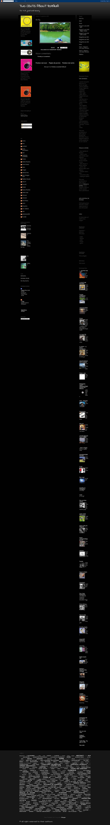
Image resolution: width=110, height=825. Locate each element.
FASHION (54, 772)
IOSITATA (52, 779)
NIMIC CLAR (47, 788)
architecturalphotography (84, 758)
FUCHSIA (44, 774)
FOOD (36, 773)
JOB (86, 779)
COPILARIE (69, 766)
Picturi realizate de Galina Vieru (86, 287)
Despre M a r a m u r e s (25, 291)
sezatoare (21, 803)
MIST (60, 786)
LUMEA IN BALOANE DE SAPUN (73, 781)
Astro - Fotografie (83, 401)
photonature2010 (26, 214)
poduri (49, 795)
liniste (86, 780)
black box (81, 424)
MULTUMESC (67, 787)
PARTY (57, 791)
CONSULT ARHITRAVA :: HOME (82, 737)
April (23, 153)
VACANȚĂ (54, 808)
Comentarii (25, 127)
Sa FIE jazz (86, 479)
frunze (30, 774)
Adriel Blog (81, 646)
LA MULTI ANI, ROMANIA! (82, 283)
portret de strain (68, 795)
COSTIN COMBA (24, 767)
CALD (42, 763)
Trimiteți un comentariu (44, 56)
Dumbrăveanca (86, 686)
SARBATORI (86, 800)
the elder (24, 217)
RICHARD (64, 798)
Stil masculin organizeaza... (86, 650)
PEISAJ (85, 791)
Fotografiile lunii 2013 (84, 39)
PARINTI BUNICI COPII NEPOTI (43, 791)
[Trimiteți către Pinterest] (66, 47)
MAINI (59, 783)
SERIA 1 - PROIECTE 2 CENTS (63, 801)
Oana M (24, 182)
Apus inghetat (86, 310)
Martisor (22, 784)
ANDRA (29, 759)
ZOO (80, 811)
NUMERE (85, 788)
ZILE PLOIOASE (72, 811)
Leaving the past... (86, 585)
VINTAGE (48, 810)
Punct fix (81, 18)
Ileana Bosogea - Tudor (26, 176)
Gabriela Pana (25, 172)
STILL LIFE (52, 804)
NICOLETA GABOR (31, 788)
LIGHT (68, 780)
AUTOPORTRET (76, 760)
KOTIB (30, 780)
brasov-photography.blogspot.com (83, 539)
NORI (69, 788)
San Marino (86, 403)
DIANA (52, 768)
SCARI (28, 801)
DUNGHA (72, 770)
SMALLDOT (54, 803)
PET (52, 792)
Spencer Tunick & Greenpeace (25, 303)
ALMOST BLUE (79, 757)
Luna (28, 783)
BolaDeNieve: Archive (24, 310)
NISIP (56, 788)
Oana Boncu (46, 790)
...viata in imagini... (83, 448)
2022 (72, 755)
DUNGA (64, 770)
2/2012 (56, 755)
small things (44, 803)
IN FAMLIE (73, 777)
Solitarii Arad (25, 192)
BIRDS (55, 761)
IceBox (29, 777)
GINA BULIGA (53, 776)
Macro (52, 783)
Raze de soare (86, 797)
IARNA (23, 777)
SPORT (37, 804)
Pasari (63, 791)
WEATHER (85, 810)
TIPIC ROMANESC (83, 79)
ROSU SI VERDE (47, 800)
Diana (23, 167)
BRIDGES (87, 761)
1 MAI (44, 755)
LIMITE (80, 780)
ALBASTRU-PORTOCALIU (40, 757)
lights (75, 780)
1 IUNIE (39, 755)
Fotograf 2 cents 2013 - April (84, 26)
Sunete (42, 805)
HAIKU (80, 214)
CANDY (49, 763)
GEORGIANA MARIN (34, 776)
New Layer (81, 477)
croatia (86, 709)
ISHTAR (65, 779)
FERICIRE (71, 772)
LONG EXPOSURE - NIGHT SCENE (45, 781)
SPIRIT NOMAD (26, 804)
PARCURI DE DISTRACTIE (26, 791)
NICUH (39, 788)
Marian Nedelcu (68, 783)
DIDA (58, 768)
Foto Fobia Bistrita (25, 281)
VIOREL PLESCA (61, 810)
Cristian (24, 159)
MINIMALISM (70, 784)
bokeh (82, 761)
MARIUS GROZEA (79, 783)
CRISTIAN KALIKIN (64, 767)
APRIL (62, 759)
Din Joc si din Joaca (82, 732)
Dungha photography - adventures (82, 296)
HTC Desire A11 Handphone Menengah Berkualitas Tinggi (83, 598)
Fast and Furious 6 (86, 661)
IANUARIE (88, 776)
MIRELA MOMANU (32, 786)
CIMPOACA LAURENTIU (25, 156)
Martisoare (29, 234)
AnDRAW (24, 146)
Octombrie (56, 790)
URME (48, 808)
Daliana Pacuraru (26, 162)
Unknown (24, 195)
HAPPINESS (74, 776)
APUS (73, 758)
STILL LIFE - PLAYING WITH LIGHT (68, 804)
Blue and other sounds (82, 501)
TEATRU (59, 805)
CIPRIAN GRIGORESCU (27, 766)
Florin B (25, 773)
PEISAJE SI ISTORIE (83, 148)
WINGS (31, 811)
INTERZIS (32, 779)
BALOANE (86, 760)
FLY (30, 773)
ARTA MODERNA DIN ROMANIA (49, 760)
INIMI (89, 777)
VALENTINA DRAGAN (66, 808)
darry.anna (24, 206)
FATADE (63, 772)
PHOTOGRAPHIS (79, 793)
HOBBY (81, 776)
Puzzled (81, 561)
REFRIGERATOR (47, 798)
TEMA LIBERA (69, 805)
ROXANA (57, 800)
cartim (23, 203)
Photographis (82, 411)
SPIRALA (28, 264)
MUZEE (84, 787)
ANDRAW (39, 759)
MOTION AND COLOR (54, 787)
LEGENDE (62, 780)
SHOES (27, 803)
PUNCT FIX (41, 797)
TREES (70, 807)
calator (35, 763)
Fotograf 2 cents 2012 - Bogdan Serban (84, 30)
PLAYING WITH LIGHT (37, 795)
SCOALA (35, 801)
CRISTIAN (42, 767)
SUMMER (34, 805)
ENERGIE (35, 772)
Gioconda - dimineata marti (29, 227)
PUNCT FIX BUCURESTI (66, 797)
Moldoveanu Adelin (71, 786)
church (67, 764)
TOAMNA (42, 807)
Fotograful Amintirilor (81, 682)
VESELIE (87, 808)
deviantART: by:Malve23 (82, 640)
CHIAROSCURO (23, 764)
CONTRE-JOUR (56, 766)
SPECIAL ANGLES (85, 803)
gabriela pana (68, 774)
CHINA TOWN (35, 764)
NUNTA (21, 790)
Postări (24, 124)
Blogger (63, 817)
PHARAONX (63, 793)
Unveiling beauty (83, 627)
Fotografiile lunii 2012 (84, 42)
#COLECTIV (22, 755)
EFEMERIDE (82, 583)
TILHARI (89, 805)
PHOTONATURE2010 (26, 794)
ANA (22, 758)
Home (80, 44)
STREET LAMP (23, 805)
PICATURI (40, 794)
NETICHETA (23, 276)
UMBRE (31, 808)
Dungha (24, 170)
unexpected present (86, 564)
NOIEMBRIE (63, 788)
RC (33, 798)
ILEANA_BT (47, 777)
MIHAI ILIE (39, 784)
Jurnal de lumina (83, 308)
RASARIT (79, 797)
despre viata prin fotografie (83, 526)
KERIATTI (22, 780)
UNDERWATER (39, 808)
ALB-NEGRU (26, 757)
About (80, 21)
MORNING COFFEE (39, 787)
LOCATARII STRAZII (25, 781)
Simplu (81, 318)
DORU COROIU (23, 770)
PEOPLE (44, 792)
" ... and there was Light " (83, 271)
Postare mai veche (68, 63)
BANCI (21, 761)
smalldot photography (82, 694)
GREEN (60, 776)
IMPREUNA (58, 777)
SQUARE (44, 804)
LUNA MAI (37, 783)
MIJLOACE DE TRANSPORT (48, 49)
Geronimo (45, 776)
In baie (66, 777)
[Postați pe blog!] (62, 47)
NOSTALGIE (77, 788)
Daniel (24, 768)
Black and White (64, 761)
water (79, 810)
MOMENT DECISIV (84, 786)
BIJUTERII (47, 761)
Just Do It (86, 606)
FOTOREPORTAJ (71, 773)
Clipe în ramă (82, 615)
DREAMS (53, 770)
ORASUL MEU (74, 790)
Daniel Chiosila (25, 164)
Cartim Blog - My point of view (83, 741)
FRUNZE (38, 774)
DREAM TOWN (44, 770)
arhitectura (21, 760)
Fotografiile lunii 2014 (84, 37)
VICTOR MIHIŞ (38, 810)
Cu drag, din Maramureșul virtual (24, 294)
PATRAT (76, 791)
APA (55, 758)
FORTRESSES (45, 773)
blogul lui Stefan (83, 572)
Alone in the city (86, 530)
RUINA (65, 800)
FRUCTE (24, 774)
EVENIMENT (44, 772)
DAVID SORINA (42, 768)
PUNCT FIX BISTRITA (52, 797)
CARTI (67, 763)
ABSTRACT (80, 755)
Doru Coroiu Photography (82, 594)
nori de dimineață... (86, 275)
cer (87, 763)
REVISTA (56, 798)
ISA (60, 779)
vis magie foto (82, 334)
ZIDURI (64, 811)
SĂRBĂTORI (21, 801)
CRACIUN (34, 767)
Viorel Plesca (25, 201)
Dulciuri (59, 770)
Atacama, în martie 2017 (86, 440)
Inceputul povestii (86, 470)
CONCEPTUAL (44, 766)
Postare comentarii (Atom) (59, 66)
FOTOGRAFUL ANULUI (58, 773)
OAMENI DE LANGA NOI (32, 790)
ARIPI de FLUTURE (83, 707)
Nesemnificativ (86, 376)
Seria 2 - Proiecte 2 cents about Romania (84, 51)
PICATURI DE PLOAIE (49, 794)
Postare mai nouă (41, 63)
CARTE (61, 763)
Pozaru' (78, 795)
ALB (89, 755)
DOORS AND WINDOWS (79, 768)
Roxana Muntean (26, 190)
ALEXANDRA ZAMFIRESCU (57, 757)
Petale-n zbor (82, 373)
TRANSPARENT (60, 807)
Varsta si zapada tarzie (83, 449)
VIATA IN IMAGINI (24, 810)
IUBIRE (75, 779)
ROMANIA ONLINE (25, 278)
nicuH (80, 495)
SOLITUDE (72, 803)
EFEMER (26, 772)
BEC (42, 761)
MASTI (31, 784)
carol (56, 763)
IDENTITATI (36, 777)
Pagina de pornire (54, 63)
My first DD (82, 642)
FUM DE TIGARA (56, 774)
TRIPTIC (79, 807)
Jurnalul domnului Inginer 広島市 (83, 436)
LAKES (39, 780)
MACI (44, 783)
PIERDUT (72, 794)
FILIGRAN (80, 772)
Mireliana (45, 786)
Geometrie (22, 776)
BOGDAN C (76, 761)
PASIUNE (68, 791)
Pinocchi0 (24, 184)
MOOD (29, 787)
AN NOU (89, 757)
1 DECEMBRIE (31, 755)
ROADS (75, 798)
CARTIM (74, 763)
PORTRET (57, 795)
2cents (23, 141)
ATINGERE (65, 760)
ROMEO (59, 49)
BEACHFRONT (34, 761)
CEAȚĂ (82, 763)
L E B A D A (86, 299)
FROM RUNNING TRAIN (84, 773)
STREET (83, 804)
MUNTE (76, 787)
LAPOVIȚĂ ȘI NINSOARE (51, 780)
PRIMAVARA (31, 797)
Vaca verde (81, 745)
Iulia (81, 779)
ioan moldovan (25, 209)
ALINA (69, 757)
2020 (63, 755)
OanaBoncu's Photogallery (82, 488)
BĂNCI (27, 761)
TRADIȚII (52, 807)
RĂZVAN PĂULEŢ (24, 798)
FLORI (89, 772)
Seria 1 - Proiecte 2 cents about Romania (84, 47)
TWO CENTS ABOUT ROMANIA (39, 6)
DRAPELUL (33, 770)
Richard (24, 187)
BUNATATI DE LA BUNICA (25, 763)
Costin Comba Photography (82, 514)
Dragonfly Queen (86, 518)
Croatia (78, 767)
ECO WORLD (87, 770)
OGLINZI (64, 790)
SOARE (63, 803)
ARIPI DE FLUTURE (31, 760)
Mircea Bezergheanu (81, 784)
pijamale (80, 794)
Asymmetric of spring (86, 554)
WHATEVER (22, 811)
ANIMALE (49, 758)
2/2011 (49, 755)
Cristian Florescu (54, 767)
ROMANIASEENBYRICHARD (83, 455)
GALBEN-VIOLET (83, 774)
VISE (72, 810)
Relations (81, 54)
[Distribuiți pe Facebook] (65, 47)
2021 (68, 755)
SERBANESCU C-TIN (45, 801)
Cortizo (77, 766)
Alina (23, 143)
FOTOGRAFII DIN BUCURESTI (83, 718)
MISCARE (53, 786)
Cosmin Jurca (84, 766)
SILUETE (35, 803)
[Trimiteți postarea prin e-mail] (58, 47)
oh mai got (81, 496)
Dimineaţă (81, 490)
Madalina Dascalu (26, 179)
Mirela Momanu (83, 604)
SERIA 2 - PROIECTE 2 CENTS (82, 801)
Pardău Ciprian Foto (82, 657)
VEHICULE (78, 808)
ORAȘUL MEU (85, 790)
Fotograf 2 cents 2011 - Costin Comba (84, 34)
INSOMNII (25, 779)
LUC (60, 781)
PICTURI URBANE (62, 794)
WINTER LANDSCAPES (43, 811)
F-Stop (22, 301)
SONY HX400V (86, 458)
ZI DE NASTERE (57, 811)
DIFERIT (66, 768)
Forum (80, 23)
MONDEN (21, 787)
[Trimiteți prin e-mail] (61, 47)
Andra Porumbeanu (25, 150)
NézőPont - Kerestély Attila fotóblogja (83, 670)
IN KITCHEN (81, 777)
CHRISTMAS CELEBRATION (51, 764)
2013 (86, 672)
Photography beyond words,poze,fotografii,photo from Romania (83, 386)
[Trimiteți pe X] (64, 47)
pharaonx (81, 551)
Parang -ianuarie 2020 (86, 366)
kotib (23, 211)
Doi (27, 256)
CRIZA (72, 767)
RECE (39, 798)
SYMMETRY (49, 805)
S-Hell (80, 466)
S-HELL (72, 800)
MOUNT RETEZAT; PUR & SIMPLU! (83, 361)
